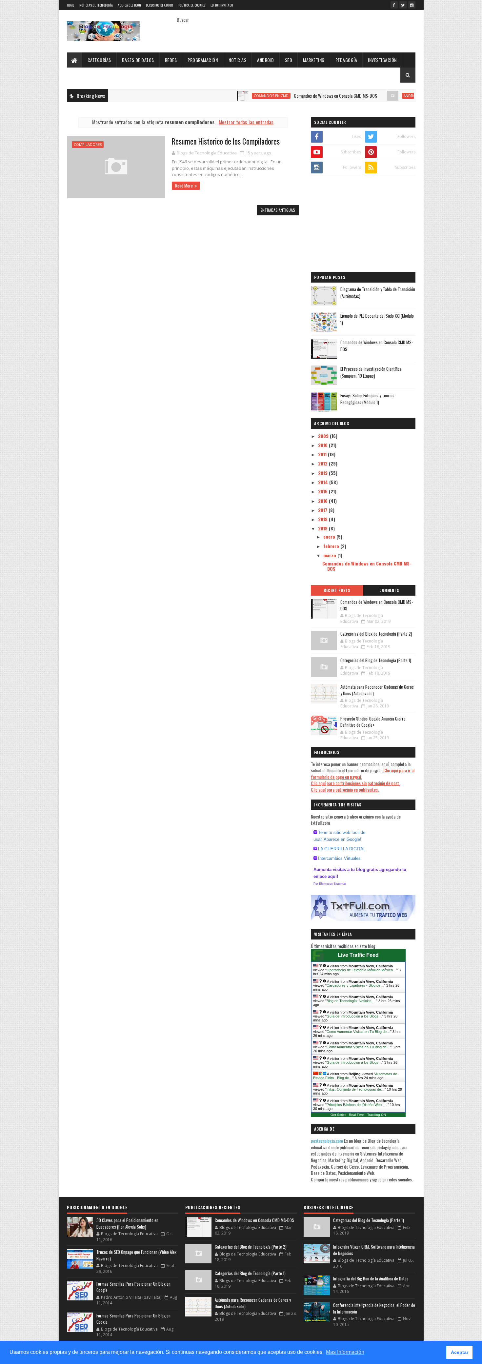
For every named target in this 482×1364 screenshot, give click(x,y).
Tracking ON (376, 1115)
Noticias (237, 59)
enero (329, 536)
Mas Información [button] (345, 1352)
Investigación (382, 59)
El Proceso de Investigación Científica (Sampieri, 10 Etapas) (371, 372)
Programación (203, 59)
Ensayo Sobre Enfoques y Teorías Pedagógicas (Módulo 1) (367, 398)
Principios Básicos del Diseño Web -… (357, 1105)
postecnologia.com (327, 1140)
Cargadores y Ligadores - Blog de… (355, 985)
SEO (288, 59)
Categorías (99, 59)
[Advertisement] (363, 225)
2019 (323, 528)
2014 (323, 482)
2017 (323, 509)
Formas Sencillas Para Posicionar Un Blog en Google (133, 1287)
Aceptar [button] (459, 1352)
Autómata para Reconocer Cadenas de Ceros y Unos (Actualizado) (377, 690)
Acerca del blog (129, 5)
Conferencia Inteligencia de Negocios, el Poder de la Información (374, 1308)
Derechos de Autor (159, 5)
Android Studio (393, 95)
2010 (323, 445)
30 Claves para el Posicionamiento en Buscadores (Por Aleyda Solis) (127, 1223)
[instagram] (411, 5)
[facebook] (394, 5)
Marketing (314, 59)
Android (265, 59)
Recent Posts (337, 590)
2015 (323, 491)
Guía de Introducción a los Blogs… (354, 1016)
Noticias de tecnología (96, 5)
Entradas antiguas (278, 210)
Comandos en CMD (246, 95)
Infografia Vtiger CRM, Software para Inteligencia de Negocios (374, 1249)
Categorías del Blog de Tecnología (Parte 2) (376, 633)
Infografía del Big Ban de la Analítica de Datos (371, 1278)
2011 (323, 454)
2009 (324, 435)
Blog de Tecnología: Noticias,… (351, 1001)
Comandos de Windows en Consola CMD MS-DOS (310, 95)
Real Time (356, 1115)
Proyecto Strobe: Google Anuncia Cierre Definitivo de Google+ (373, 721)
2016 (323, 500)
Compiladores (88, 144)
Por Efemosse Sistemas (330, 883)
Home (70, 5)
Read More (184, 185)
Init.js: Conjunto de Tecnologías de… (356, 1089)
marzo (330, 555)
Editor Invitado (222, 5)
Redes (171, 59)
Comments (389, 590)
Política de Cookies (192, 5)
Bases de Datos (138, 59)
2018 (323, 519)
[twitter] (403, 5)
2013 (323, 472)
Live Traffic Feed (358, 955)
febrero (331, 546)
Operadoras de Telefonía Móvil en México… (361, 970)
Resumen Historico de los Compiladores (226, 141)
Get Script (338, 1115)
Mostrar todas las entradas (246, 122)
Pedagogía (346, 59)
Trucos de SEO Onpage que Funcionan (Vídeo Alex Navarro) (136, 1255)
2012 (323, 463)
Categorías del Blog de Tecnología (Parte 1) (375, 660)
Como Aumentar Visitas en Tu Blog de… (358, 1032)
